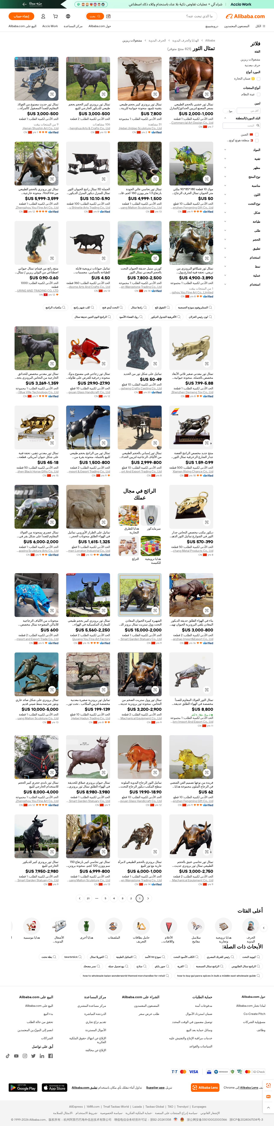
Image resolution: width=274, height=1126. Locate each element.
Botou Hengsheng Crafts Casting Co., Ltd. (140, 388)
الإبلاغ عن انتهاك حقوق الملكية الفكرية (87, 1040)
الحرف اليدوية (157, 40)
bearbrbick (70, 956)
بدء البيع (48, 1014)
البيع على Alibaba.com (39, 1005)
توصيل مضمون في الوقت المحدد (192, 1022)
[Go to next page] (79, 898)
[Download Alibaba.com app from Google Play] (23, 1087)
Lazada (137, 1106)
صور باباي (160, 966)
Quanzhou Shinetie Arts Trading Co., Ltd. (88, 207)
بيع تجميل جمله (116, 966)
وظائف (261, 1030)
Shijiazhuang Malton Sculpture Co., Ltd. (140, 207)
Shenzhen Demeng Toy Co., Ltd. (192, 392)
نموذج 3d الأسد (153, 956)
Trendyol (182, 1106)
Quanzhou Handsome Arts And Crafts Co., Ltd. (88, 286)
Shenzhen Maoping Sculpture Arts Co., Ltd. (36, 550)
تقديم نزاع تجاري (96, 1022)
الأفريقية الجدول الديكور (163, 316)
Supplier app (155, 1087)
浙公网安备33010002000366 (207, 1119)
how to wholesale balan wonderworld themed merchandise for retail (124, 975)
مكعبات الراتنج (53, 307)
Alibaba (210, 40)
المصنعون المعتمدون (146, 1005)
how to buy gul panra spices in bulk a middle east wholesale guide (216, 975)
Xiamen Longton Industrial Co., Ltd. (88, 550)
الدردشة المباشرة (95, 1014)
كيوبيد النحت (249, 956)
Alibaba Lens (249, 1087)
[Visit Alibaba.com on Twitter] (33, 1055)
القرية (180, 966)
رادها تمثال (137, 307)
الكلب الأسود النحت (183, 956)
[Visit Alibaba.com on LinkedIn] (42, 1055)
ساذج (139, 966)
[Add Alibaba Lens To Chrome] (205, 1087)
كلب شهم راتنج (82, 307)
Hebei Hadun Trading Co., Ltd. (90, 718)
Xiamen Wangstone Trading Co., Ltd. (140, 286)
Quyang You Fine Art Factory (91, 639)
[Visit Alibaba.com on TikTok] (7, 1055)
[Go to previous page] (148, 898)
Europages (199, 1106)
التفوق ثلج (160, 307)
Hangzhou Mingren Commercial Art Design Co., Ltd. (191, 122)
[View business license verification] (176, 1119)
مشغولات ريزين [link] (132, 40)
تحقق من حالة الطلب (40, 1022)
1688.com (93, 1106)
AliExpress (76, 1106)
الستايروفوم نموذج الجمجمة (193, 307)
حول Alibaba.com (253, 996)
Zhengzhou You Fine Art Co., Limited (191, 292)
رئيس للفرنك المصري (218, 956)
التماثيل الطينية (124, 956)
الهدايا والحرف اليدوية (185, 40)
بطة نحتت (47, 956)
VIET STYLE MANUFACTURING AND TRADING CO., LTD (36, 290)
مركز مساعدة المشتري (91, 1005)
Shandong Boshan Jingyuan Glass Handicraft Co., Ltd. (88, 392)
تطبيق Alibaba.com (84, 1087)
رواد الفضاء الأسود (128, 316)
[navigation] (241, 470)
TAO (170, 1106)
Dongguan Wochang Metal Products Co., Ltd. (191, 550)
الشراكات (47, 1038)
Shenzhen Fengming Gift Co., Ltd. (191, 207)
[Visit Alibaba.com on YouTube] (16, 1055)
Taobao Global (154, 1106)
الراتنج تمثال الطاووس (244, 966)
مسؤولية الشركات (254, 1022)
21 (88, 898)
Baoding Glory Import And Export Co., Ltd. (191, 721)
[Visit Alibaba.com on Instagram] (24, 1055)
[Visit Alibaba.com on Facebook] (50, 1055)
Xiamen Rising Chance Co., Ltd (193, 471)
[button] (108, 16)
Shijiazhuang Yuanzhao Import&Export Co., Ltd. (191, 639)
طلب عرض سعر (149, 1014)
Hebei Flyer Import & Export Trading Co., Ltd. (88, 471)
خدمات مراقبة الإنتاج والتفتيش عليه (190, 1038)
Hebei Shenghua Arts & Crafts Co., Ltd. (88, 128)
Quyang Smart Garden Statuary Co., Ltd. (140, 639)
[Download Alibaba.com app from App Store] (54, 1087)
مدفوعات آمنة (203, 1005)
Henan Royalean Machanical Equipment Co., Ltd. (140, 718)
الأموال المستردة (95, 1030)
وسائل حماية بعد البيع (199, 1030)
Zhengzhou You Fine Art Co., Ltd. (36, 207)
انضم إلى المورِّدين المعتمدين (35, 1030)
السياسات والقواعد (200, 1046)
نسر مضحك (89, 966)
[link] (268, 1085)
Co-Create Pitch (254, 1014)
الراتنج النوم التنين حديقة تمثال (90, 316)
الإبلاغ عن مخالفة (95, 1050)
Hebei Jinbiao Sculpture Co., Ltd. (140, 128)
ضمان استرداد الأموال (199, 1014)
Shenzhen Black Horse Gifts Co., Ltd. (36, 471)
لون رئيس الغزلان (198, 316)
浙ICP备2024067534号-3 (246, 1119)
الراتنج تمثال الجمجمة (207, 966)
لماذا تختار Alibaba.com (250, 1005)
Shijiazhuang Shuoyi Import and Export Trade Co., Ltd (36, 639)
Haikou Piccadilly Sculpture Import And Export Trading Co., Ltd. (140, 471)
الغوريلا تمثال (97, 956)
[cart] (55, 17)
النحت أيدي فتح (110, 307)
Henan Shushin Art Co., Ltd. (40, 128)
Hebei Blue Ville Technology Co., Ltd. (36, 392)
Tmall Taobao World (116, 1106)
